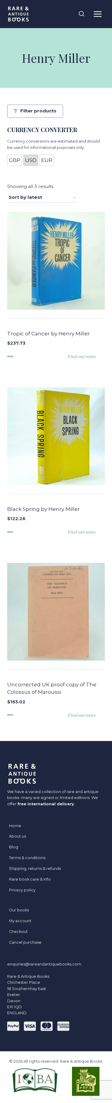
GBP (14, 160)
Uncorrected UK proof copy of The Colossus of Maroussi (51, 688)
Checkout (18, 931)
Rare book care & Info (30, 879)
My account (20, 921)
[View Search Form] (82, 14)
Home (15, 826)
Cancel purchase (25, 942)
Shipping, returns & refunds (35, 868)
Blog (13, 847)
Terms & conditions (27, 857)
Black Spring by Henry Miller (43, 509)
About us (17, 836)
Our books (19, 910)
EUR (46, 160)
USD (30, 160)
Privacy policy (22, 890)
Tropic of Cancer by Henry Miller (48, 334)
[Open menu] (97, 13)
